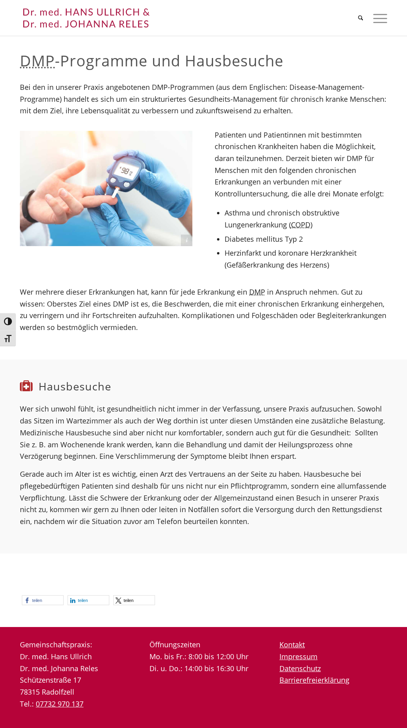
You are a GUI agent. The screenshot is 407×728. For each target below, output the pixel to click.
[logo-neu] (95, 18)
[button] (43, 600)
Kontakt (292, 644)
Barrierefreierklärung (314, 680)
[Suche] (360, 18)
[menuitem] (360, 18)
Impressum (298, 656)
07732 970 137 (59, 704)
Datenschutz (300, 668)
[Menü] (377, 18)
